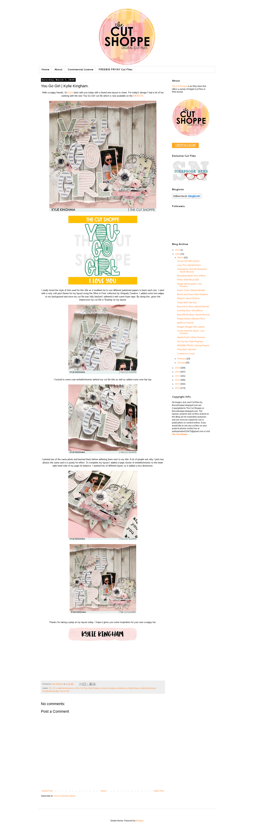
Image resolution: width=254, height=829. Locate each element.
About (58, 69)
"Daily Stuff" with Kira (187, 302)
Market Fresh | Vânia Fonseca (191, 337)
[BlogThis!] (84, 684)
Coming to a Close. (186, 353)
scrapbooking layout (147, 688)
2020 (177, 254)
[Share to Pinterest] (94, 684)
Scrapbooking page (50, 691)
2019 (177, 368)
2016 (177, 380)
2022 (177, 250)
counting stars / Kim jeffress (190, 310)
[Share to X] (87, 684)
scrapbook (120, 688)
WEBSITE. (138, 96)
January (181, 362)
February (181, 358)
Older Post (159, 791)
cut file (76, 688)
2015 (177, 384)
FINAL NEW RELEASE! (188, 280)
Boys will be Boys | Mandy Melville (193, 306)
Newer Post (47, 791)
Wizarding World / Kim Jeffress (191, 276)
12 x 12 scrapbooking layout (61, 688)
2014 (177, 388)
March (180, 257)
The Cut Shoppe (179, 86)
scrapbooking (132, 688)
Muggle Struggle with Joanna (191, 327)
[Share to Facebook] (91, 684)
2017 (177, 376)
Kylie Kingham (94, 688)
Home (45, 69)
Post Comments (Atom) (64, 796)
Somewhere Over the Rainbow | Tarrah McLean (192, 270)
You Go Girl (64, 691)
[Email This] (81, 684)
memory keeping (108, 688)
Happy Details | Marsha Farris (191, 318)
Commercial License (80, 69)
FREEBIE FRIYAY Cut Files (115, 69)
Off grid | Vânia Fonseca (188, 298)
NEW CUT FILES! (185, 323)
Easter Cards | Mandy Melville (191, 290)
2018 (177, 372)
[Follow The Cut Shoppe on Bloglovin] (187, 198)
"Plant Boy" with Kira (186, 349)
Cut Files (83, 688)
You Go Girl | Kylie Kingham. (190, 341)
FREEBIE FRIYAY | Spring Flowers (193, 345)
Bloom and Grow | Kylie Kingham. (193, 294)
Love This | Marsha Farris (189, 265)
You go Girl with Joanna (188, 261)
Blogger (139, 820)
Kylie (70, 92)
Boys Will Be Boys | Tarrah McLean (193, 314)
